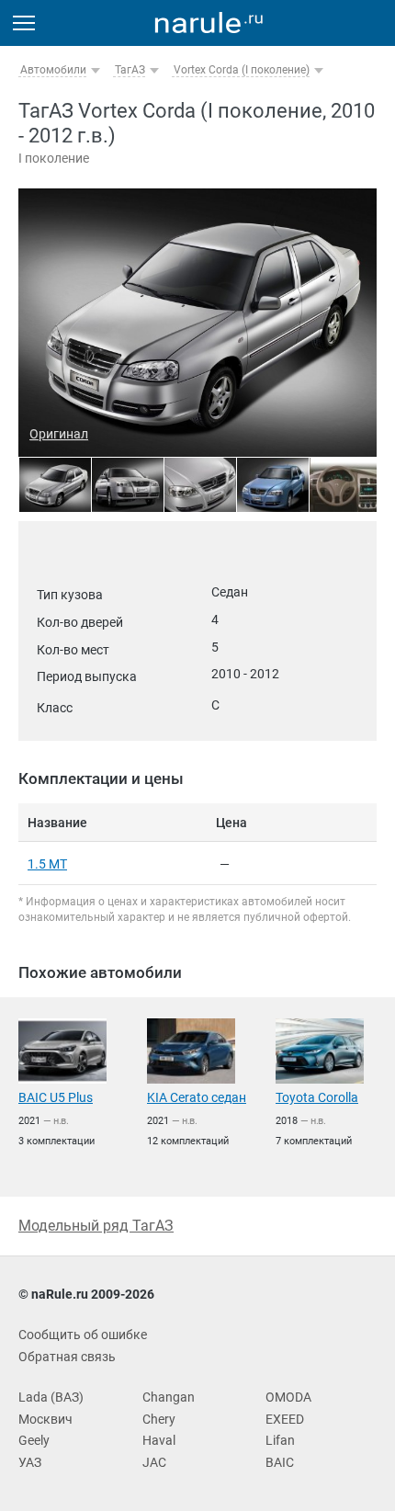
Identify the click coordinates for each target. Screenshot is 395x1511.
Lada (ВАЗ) (51, 1397)
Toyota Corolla (317, 1097)
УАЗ (29, 1462)
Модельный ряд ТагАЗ (96, 1225)
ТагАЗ (130, 69)
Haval (158, 1440)
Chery (158, 1419)
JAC (154, 1462)
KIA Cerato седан (196, 1097)
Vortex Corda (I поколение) (242, 69)
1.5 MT (47, 864)
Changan (168, 1397)
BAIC (279, 1462)
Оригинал (58, 433)
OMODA (288, 1397)
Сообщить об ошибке (82, 1334)
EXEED (284, 1419)
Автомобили (53, 69)
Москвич (45, 1419)
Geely (34, 1440)
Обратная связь (67, 1356)
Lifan (280, 1440)
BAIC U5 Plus (55, 1097)
